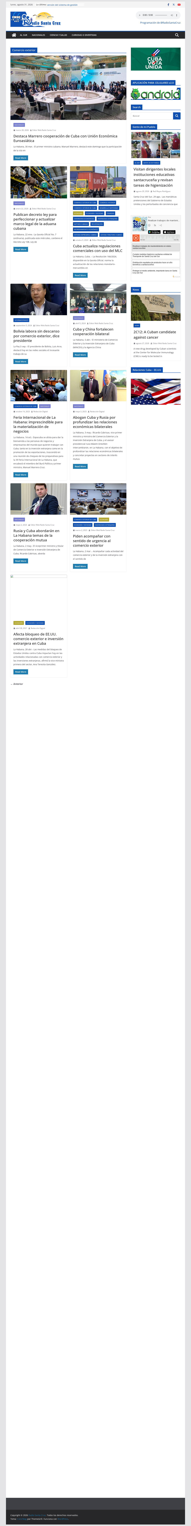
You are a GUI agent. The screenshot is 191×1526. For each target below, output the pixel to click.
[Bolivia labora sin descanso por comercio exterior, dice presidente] (38, 299)
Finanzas (110, 213)
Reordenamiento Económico (86, 229)
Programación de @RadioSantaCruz (160, 22)
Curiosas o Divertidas (84, 35)
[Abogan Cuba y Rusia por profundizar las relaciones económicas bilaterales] (98, 385)
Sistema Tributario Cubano (111, 235)
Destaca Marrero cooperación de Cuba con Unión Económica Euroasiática (65, 138)
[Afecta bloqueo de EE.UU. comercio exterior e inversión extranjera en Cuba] (38, 596)
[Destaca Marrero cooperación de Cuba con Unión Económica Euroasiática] (68, 87)
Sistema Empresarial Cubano (85, 235)
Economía (78, 213)
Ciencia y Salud (58, 35)
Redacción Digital (40, 411)
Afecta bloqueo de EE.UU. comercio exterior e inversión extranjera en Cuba (38, 639)
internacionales (21, 320)
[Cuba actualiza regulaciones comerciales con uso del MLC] (98, 182)
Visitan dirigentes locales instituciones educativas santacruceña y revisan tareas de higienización (155, 177)
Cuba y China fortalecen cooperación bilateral (93, 331)
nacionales (38, 35)
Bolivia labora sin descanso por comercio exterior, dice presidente (36, 336)
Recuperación (97, 224)
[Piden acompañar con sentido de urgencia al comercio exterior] (98, 499)
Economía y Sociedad (94, 213)
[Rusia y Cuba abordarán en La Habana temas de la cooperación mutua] (38, 499)
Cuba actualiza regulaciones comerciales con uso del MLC (97, 248)
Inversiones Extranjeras (107, 219)
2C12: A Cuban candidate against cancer (155, 334)
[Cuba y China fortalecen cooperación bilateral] (98, 298)
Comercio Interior (107, 203)
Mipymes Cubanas (81, 224)
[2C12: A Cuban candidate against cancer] (156, 308)
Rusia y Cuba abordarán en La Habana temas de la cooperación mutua (36, 535)
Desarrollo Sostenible (109, 208)
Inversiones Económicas (84, 219)
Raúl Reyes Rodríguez (162, 191)
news (137, 325)
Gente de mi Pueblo (151, 163)
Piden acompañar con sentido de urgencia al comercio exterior (92, 541)
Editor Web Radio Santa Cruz (44, 130)
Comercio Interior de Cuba (85, 208)
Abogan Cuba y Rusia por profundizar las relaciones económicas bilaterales (95, 422)
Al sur (23, 35)
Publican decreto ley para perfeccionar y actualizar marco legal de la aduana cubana (35, 221)
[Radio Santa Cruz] (14, 35)
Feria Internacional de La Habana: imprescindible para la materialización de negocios (38, 424)
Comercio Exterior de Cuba (85, 203)
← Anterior (16, 684)
